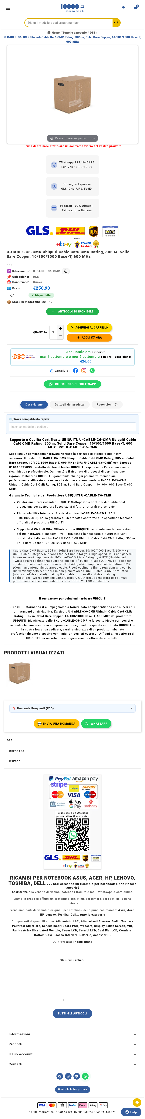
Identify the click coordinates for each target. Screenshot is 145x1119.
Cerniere (125, 930)
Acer (130, 910)
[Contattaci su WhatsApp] (85, 1076)
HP (42, 914)
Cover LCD (69, 930)
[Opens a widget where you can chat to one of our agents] (131, 1112)
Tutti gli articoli (72, 1013)
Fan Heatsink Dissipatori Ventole (36, 930)
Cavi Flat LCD (107, 930)
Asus (121, 910)
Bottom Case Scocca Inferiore (56, 935)
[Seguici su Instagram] (68, 1076)
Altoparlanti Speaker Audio (100, 921)
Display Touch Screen (109, 926)
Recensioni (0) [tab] (107, 404)
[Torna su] (137, 1102)
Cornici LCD (87, 930)
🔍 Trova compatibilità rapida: (29, 419)
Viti (129, 926)
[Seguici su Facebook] (59, 1076)
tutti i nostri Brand (79, 942)
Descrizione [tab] (34, 404)
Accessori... (102, 935)
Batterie (85, 935)
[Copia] (65, 271)
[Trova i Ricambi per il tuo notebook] (76, 1076)
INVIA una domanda (56, 724)
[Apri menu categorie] (8, 8)
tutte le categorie (92, 914)
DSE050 (15, 761)
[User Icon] (123, 8)
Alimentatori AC (67, 921)
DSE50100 (16, 751)
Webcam (86, 926)
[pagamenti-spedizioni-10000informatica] (72, 822)
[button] (68, 1000)
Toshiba (63, 914)
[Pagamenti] (72, 1105)
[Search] (116, 23)
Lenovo (51, 914)
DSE (9, 740)
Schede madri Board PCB (60, 926)
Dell (73, 914)
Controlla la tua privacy (72, 1089)
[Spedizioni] (72, 237)
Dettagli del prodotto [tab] (70, 404)
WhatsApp (99, 723)
